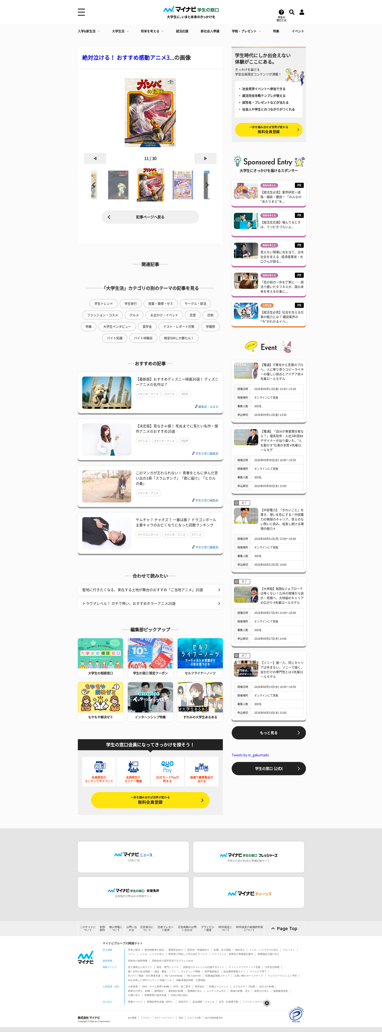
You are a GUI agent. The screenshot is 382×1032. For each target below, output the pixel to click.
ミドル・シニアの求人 (152, 954)
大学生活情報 (272, 967)
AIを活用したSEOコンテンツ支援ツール (150, 980)
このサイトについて (88, 928)
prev (95, 158)
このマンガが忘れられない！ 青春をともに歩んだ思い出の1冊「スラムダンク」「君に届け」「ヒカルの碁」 (177, 478)
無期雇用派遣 (280, 991)
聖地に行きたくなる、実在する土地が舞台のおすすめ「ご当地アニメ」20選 (142, 590)
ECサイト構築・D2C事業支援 (144, 975)
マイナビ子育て (258, 971)
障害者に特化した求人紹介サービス (187, 954)
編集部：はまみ (208, 406)
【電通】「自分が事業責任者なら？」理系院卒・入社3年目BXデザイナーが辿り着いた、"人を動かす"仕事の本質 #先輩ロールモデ (282, 440)
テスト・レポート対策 (178, 326)
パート (131, 954)
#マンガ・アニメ (148, 394)
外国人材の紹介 (179, 995)
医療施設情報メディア (217, 975)
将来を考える (150, 31)
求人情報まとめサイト (140, 967)
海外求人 (240, 949)
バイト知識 (114, 338)
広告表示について (147, 928)
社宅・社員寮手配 (228, 1001)
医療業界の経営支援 (155, 995)
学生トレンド (103, 303)
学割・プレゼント (244, 31)
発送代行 (183, 1001)
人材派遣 (133, 986)
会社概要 (132, 1018)
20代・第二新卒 (182, 986)
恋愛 (193, 315)
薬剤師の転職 (175, 991)
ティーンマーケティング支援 (244, 967)
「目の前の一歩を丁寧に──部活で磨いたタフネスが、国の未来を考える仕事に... (282, 287)
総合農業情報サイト (234, 971)
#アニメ (170, 394)
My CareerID (194, 975)
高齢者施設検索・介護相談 (190, 980)
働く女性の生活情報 (139, 971)
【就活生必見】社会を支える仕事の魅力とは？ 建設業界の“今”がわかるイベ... (282, 317)
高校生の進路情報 (137, 960)
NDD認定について (225, 928)
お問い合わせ (131, 928)
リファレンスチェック (255, 1001)
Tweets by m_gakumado (250, 755)
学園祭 (210, 326)
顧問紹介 (159, 991)
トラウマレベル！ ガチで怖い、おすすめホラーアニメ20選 (129, 603)
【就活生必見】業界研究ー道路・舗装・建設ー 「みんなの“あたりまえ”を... (280, 197)
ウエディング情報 (190, 971)
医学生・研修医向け (198, 949)
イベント (298, 31)
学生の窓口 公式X (269, 768)
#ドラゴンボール (148, 534)
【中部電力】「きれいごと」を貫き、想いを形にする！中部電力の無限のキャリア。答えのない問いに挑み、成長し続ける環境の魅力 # (282, 519)
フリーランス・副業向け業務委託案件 (232, 954)
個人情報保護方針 (214, 1018)
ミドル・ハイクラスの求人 (264, 949)
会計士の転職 (266, 986)
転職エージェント (219, 986)
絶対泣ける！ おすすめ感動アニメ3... (128, 57)
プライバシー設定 (207, 928)
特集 (276, 31)
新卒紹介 (200, 986)
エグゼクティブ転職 (244, 986)
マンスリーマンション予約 (282, 975)
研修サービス (135, 1001)
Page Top (287, 928)
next (206, 158)
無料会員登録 (150, 800)
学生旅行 (130, 303)
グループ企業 (194, 1018)
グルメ (134, 315)
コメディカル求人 (216, 991)
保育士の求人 (261, 991)
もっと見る (269, 733)
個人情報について (115, 928)
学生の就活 (134, 949)
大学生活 (118, 31)
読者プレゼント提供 (166, 928)
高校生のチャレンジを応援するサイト (203, 967)
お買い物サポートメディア (248, 975)
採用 (181, 1018)
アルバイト (289, 949)
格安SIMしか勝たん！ (179, 338)
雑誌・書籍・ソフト (165, 971)
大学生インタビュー (117, 326)
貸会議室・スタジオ (203, 1001)
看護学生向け (175, 949)
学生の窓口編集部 (206, 453)
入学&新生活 (87, 31)
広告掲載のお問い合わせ (187, 928)
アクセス (145, 1018)
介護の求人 (134, 995)
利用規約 (102, 928)
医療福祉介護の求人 (268, 954)
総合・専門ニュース (168, 967)
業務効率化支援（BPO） (160, 1001)
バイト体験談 (143, 338)
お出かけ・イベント (164, 315)
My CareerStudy (174, 975)
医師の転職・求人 (240, 991)
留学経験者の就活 (154, 949)
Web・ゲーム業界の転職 (155, 986)
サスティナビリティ (164, 1018)
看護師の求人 (194, 991)
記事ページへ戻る (150, 217)
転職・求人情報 (222, 949)
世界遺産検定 (211, 971)
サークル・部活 (195, 303)
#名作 (184, 394)
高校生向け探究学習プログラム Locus (172, 960)
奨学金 (147, 326)
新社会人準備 (210, 31)
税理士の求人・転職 (139, 991)
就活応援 (182, 31)
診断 (210, 315)
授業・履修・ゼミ (160, 303)
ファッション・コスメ (102, 315)
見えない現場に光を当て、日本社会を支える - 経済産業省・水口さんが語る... (282, 257)
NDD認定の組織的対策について (249, 928)
